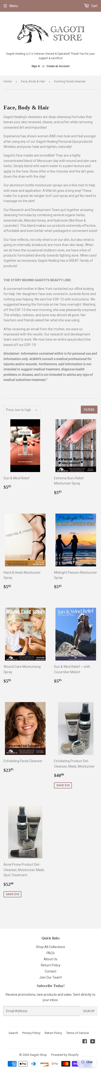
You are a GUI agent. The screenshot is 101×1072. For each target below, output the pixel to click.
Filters (89, 409)
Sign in (35, 66)
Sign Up (88, 1011)
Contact (50, 971)
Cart (93, 6)
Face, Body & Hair (33, 81)
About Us (50, 959)
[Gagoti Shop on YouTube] (92, 1042)
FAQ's (51, 953)
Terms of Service (77, 1033)
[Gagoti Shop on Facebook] (84, 1042)
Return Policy (50, 965)
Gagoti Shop (38, 1055)
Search (13, 1033)
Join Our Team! (50, 977)
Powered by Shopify (64, 1055)
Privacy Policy (31, 1033)
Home (8, 81)
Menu (13, 6)
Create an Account (58, 66)
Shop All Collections (50, 947)
